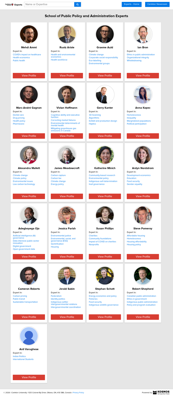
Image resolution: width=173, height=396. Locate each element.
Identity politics (58, 299)
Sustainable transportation (25, 302)
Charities (93, 236)
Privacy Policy (78, 393)
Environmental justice (61, 236)
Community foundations (100, 238)
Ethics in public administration (141, 55)
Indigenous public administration (142, 302)
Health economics (21, 57)
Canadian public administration (141, 296)
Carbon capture (58, 175)
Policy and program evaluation (141, 305)
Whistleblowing (134, 60)
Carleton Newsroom (157, 4)
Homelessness (134, 115)
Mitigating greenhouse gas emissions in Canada (63, 129)
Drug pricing (19, 118)
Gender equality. (134, 184)
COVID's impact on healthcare (27, 55)
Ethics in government (137, 299)
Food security (133, 181)
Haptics (92, 124)
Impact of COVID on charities (102, 242)
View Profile (29, 75)
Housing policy (134, 244)
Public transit (19, 299)
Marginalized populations (139, 121)
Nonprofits (94, 244)
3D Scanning (95, 115)
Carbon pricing (20, 296)
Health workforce (59, 60)
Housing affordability (137, 242)
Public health (19, 60)
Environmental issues (23, 181)
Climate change (96, 55)
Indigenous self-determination (103, 181)
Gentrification (57, 244)
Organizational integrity (138, 57)
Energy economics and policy (103, 296)
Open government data (24, 249)
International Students (23, 359)
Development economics (139, 175)
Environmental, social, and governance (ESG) (63, 239)
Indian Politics (19, 356)
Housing (55, 247)
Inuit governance (97, 184)
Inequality (131, 118)
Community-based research (102, 175)
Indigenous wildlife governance (104, 305)
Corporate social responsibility (103, 57)
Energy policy (57, 184)
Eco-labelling (95, 60)
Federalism (56, 296)
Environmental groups (99, 63)
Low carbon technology (24, 184)
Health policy (19, 121)
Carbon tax (56, 178)
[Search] (77, 4)
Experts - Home (131, 4)
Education (131, 178)
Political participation (137, 124)
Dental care (18, 115)
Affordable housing (136, 236)
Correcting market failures (63, 120)
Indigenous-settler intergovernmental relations (64, 303)
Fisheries (93, 299)
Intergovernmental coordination (66, 307)
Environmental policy (99, 178)
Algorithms (94, 118)
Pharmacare (18, 124)
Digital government (22, 246)
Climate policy (19, 178)
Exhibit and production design (103, 121)
